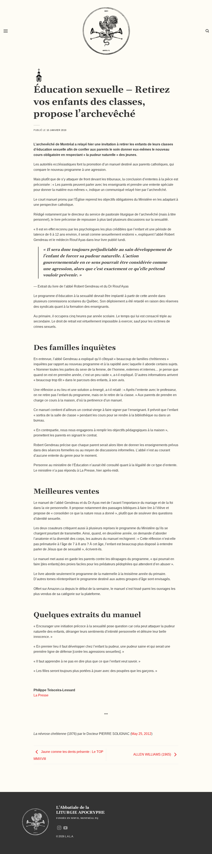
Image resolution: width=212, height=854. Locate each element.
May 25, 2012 (141, 733)
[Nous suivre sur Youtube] (65, 828)
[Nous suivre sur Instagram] (59, 828)
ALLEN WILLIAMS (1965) (152, 754)
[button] (5, 31)
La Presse (41, 695)
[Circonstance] (39, 75)
